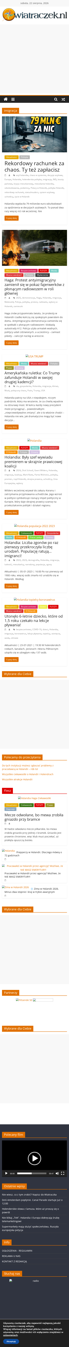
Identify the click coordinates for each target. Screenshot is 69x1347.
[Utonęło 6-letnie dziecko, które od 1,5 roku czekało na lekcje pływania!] (34, 600)
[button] (34, 1158)
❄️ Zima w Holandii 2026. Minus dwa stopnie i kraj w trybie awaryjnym (32, 890)
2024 (18, 470)
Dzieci (43, 606)
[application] (34, 1158)
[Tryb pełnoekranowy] (62, 1173)
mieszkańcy (18, 564)
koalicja (18, 474)
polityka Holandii (56, 187)
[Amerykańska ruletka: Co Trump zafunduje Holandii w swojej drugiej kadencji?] (34, 356)
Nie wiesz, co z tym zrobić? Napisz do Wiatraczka (29, 1194)
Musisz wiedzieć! (14, 275)
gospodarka (25, 386)
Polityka (24, 157)
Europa (8, 179)
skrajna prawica (34, 479)
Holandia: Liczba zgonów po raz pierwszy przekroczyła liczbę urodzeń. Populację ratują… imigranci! (31, 549)
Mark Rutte (28, 474)
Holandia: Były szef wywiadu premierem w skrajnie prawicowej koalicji (33, 461)
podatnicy (24, 187)
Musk (7, 390)
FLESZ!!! (43, 270)
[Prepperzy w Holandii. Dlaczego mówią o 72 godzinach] (8, 850)
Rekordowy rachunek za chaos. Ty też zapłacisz (34, 166)
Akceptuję (11, 1341)
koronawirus (20, 633)
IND (54, 179)
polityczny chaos (18, 390)
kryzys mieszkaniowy (23, 183)
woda (7, 638)
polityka (25, 302)
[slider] (31, 1173)
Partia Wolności (41, 474)
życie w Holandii (22, 196)
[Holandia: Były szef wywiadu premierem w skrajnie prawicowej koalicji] (34, 440)
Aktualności (11, 157)
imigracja (47, 179)
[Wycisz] (57, 1173)
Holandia (17, 179)
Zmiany (19, 367)
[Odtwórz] (6, 1173)
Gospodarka (52, 533)
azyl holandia (22, 175)
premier (8, 479)
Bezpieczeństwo (28, 270)
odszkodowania (12, 187)
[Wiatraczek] (5, 99)
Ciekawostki (26, 533)
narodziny (29, 564)
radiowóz (43, 302)
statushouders (31, 192)
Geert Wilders (40, 470)
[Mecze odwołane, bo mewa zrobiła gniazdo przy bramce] (34, 798)
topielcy (46, 633)
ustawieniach (10, 1335)
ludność (8, 564)
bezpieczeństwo (23, 629)
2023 (24, 560)
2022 (18, 560)
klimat (55, 386)
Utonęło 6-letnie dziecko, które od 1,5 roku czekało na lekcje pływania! (34, 620)
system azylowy (47, 192)
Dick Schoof (27, 470)
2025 (18, 297)
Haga (38, 297)
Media (54, 270)
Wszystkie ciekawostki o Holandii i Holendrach (27, 774)
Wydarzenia (42, 275)
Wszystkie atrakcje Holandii (17, 779)
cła (17, 386)
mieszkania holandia (44, 183)
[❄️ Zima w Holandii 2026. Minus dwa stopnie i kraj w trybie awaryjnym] (15, 887)
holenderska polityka (32, 179)
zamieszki (18, 306)
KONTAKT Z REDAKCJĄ (14, 1261)
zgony (49, 564)
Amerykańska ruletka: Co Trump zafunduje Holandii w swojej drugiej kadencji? (32, 377)
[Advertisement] (34, 58)
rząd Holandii (19, 479)
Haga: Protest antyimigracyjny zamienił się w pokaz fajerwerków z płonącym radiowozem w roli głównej (34, 286)
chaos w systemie (38, 175)
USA (43, 390)
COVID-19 (36, 629)
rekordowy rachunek (14, 192)
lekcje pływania (34, 633)
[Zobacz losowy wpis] (63, 99)
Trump (36, 390)
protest (34, 302)
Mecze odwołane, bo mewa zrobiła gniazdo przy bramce (34, 817)
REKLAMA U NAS (11, 1256)
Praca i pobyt (36, 537)
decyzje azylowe (54, 175)
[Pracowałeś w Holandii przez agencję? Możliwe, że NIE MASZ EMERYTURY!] (33, 866)
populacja (40, 564)
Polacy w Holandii (39, 187)
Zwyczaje (10, 809)
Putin (29, 390)
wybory (19, 483)
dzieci (45, 629)
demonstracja (28, 297)
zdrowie (14, 638)
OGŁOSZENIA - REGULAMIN (17, 1250)
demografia (33, 560)
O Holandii (11, 452)
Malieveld (9, 302)
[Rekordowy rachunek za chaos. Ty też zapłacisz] (34, 118)
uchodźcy (9, 196)
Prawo (9, 367)
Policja (18, 302)
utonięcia (55, 633)
